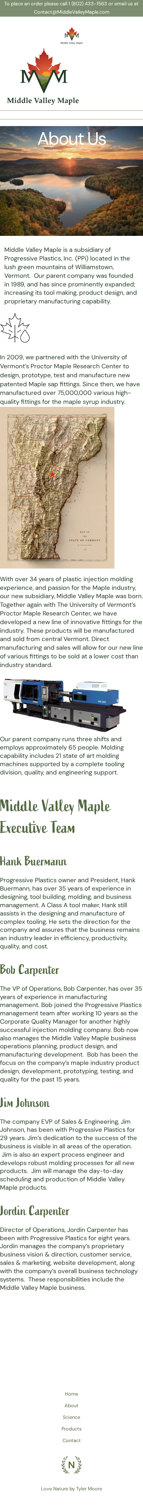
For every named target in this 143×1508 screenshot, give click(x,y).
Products (71, 1429)
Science (71, 1417)
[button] (71, 113)
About (71, 1406)
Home (71, 1394)
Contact (72, 1440)
